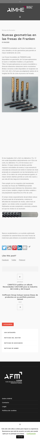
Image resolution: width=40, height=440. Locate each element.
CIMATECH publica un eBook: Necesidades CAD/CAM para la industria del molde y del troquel (20, 287)
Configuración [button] (31, 434)
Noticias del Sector (12, 338)
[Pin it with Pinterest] (14, 247)
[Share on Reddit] (9, 247)
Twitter (13, 260)
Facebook (5, 260)
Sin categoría (10, 332)
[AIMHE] (20, 9)
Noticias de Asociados (8, 30)
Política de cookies (9, 410)
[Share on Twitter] (4, 247)
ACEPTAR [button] (20, 437)
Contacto (5, 402)
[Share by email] (25, 247)
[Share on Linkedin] (19, 247)
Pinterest (22, 260)
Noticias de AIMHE (11, 348)
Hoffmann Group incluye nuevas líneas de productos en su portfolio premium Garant (20, 297)
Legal (4, 406)
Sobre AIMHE (7, 398)
